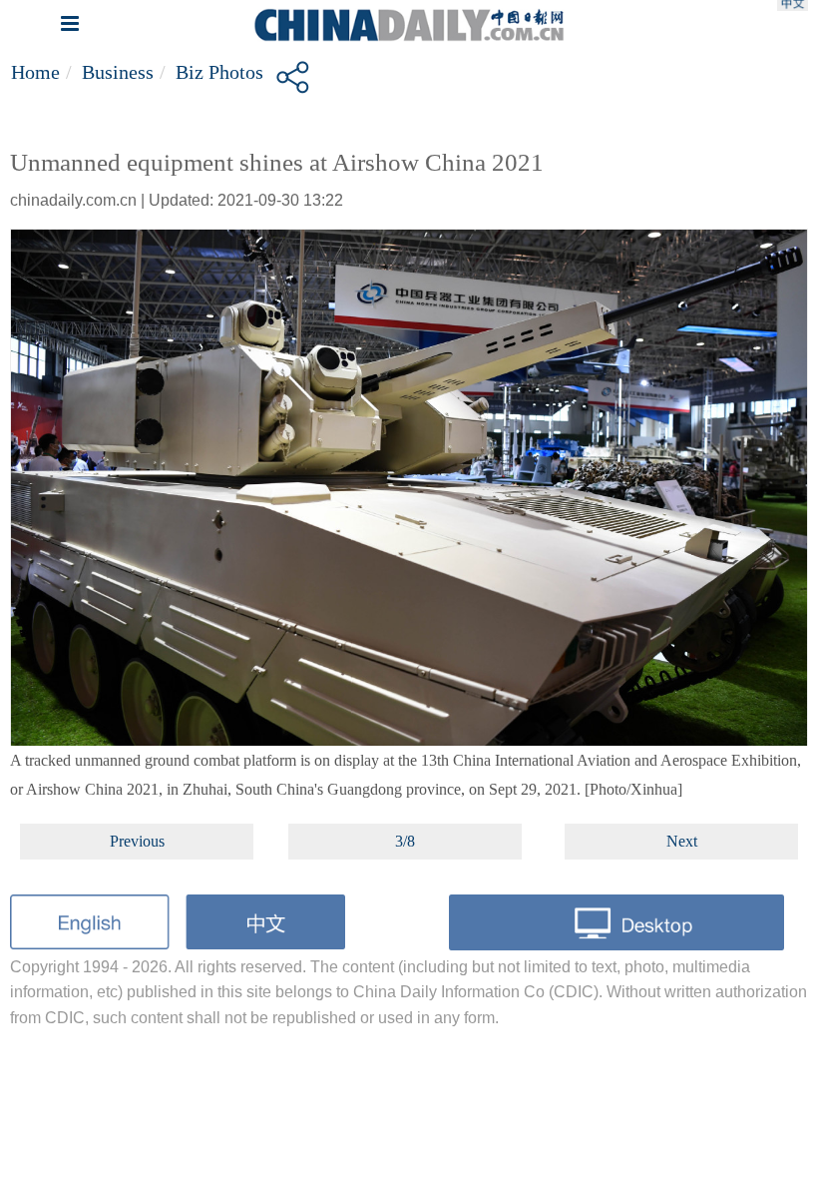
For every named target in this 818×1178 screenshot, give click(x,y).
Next (681, 841)
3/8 (405, 841)
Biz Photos (219, 72)
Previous (137, 841)
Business (118, 72)
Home (35, 72)
